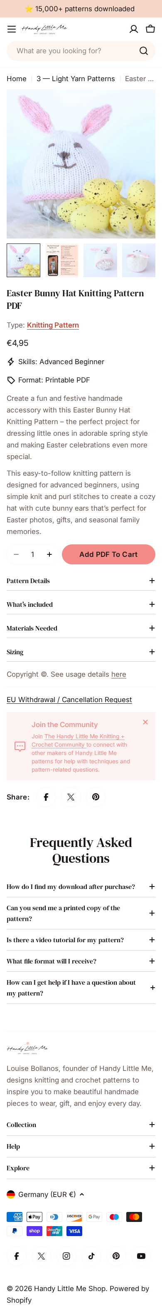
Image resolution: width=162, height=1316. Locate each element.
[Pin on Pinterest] (96, 797)
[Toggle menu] (12, 29)
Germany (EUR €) (47, 1194)
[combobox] (81, 51)
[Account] (134, 29)
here (118, 674)
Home (17, 78)
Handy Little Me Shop (70, 1288)
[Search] (144, 51)
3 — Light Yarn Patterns (76, 78)
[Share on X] (71, 797)
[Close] (145, 722)
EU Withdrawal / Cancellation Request (69, 699)
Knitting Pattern (53, 325)
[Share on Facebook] (46, 797)
